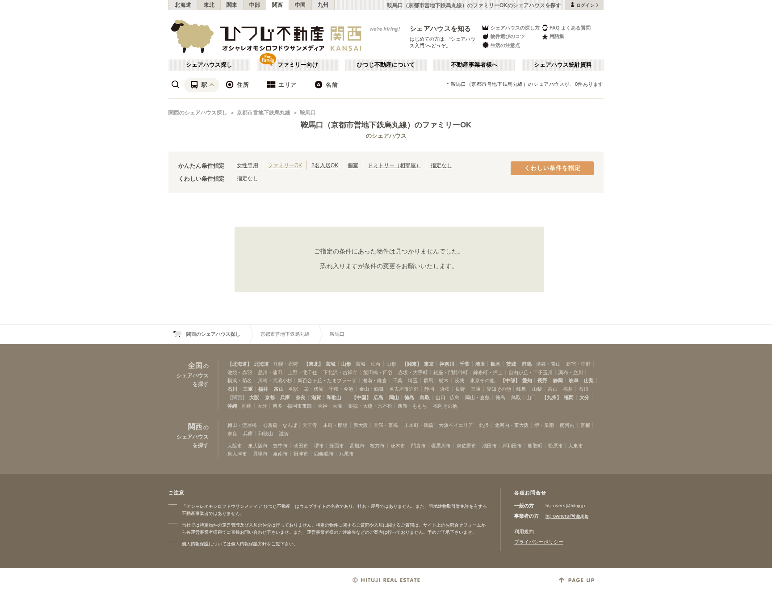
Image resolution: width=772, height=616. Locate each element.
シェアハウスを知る (440, 28)
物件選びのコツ (508, 36)
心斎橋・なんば (280, 425)
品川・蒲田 (270, 372)
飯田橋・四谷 (378, 372)
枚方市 (377, 445)
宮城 (331, 364)
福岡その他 (445, 406)
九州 (323, 5)
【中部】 (510, 380)
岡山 (394, 397)
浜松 (445, 389)
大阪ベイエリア (456, 425)
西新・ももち (412, 406)
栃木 (495, 364)
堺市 (319, 445)
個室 (353, 165)
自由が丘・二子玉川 (530, 372)
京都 (270, 397)
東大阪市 (258, 445)
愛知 (527, 380)
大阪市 (234, 445)
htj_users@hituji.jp (565, 505)
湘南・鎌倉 (374, 380)
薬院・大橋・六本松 (370, 406)
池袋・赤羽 (239, 372)
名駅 (293, 389)
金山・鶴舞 (371, 389)
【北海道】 (239, 364)
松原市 (555, 445)
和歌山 (334, 397)
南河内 (567, 425)
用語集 (557, 36)
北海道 (183, 5)
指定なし (441, 165)
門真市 (418, 445)
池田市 (489, 445)
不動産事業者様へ (474, 65)
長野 (542, 380)
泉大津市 (237, 453)
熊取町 (535, 445)
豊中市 (280, 445)
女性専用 (247, 165)
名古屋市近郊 (404, 389)
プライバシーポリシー (538, 541)
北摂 (484, 425)
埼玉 (480, 364)
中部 (254, 5)
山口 (440, 397)
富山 (279, 389)
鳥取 (425, 397)
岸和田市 (512, 445)
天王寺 (309, 425)
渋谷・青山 (548, 364)
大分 (584, 397)
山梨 (589, 380)
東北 (209, 5)
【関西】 (237, 397)
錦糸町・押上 (488, 372)
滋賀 (316, 397)
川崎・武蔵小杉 (275, 380)
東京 (429, 364)
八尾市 (346, 453)
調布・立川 (570, 372)
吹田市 (301, 445)
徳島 (409, 397)
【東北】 (313, 364)
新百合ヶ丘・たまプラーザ (327, 380)
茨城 (511, 364)
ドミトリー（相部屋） (394, 165)
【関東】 (412, 364)
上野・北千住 (302, 372)
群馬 (527, 364)
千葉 (465, 364)
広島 (378, 397)
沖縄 (232, 406)
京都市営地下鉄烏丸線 (263, 113)
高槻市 (357, 445)
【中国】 (361, 397)
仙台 (376, 364)
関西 (277, 5)
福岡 (569, 397)
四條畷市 (324, 453)
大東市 (575, 445)
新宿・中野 (578, 364)
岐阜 (574, 380)
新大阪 (360, 425)
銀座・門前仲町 (450, 372)
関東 (232, 5)
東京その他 (482, 380)
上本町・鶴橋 (418, 425)
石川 (232, 389)
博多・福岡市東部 (292, 406)
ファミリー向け (297, 65)
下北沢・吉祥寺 (340, 372)
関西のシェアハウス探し (197, 113)
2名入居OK (324, 165)
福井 (263, 389)
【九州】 (552, 397)
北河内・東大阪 (512, 425)
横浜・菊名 (239, 380)
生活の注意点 (505, 45)
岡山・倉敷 (477, 397)
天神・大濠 (330, 406)
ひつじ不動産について (386, 65)
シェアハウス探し (209, 65)
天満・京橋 (385, 425)
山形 (346, 364)
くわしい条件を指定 (552, 168)
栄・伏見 (313, 389)
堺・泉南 (544, 425)
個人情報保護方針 (249, 543)
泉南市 (280, 453)
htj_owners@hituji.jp (566, 516)
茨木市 (397, 445)
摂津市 (301, 453)
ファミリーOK (285, 165)
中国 (300, 5)
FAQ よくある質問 (570, 27)
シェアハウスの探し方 (515, 27)
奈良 (301, 397)
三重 (248, 389)
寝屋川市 (441, 445)
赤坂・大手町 (413, 372)
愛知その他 (499, 389)
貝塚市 (260, 453)
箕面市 (336, 445)
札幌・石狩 (285, 364)
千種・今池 (341, 389)
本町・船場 (335, 425)
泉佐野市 (466, 445)
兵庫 (285, 397)
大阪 (254, 397)
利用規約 (524, 531)
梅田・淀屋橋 (242, 425)
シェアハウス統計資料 (563, 65)
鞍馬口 (308, 113)
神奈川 (447, 364)
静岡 (558, 380)
